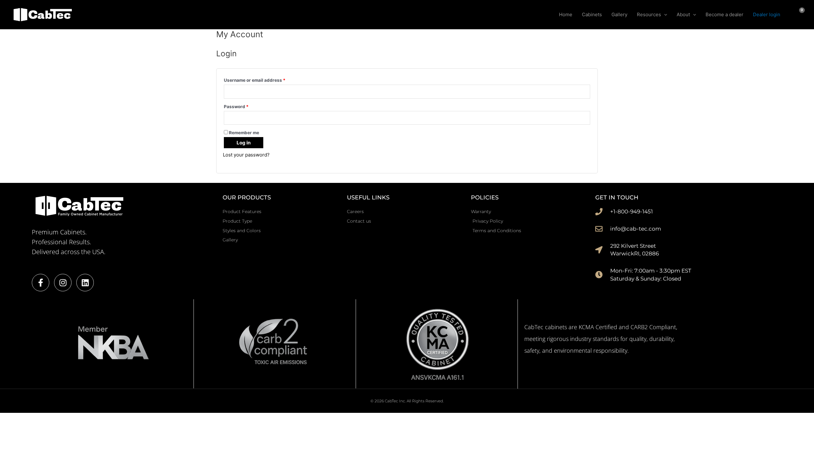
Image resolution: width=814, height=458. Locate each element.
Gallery (619, 14)
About (683, 14)
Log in (244, 143)
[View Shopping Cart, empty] (797, 15)
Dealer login (766, 14)
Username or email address (264, 79)
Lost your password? (246, 155)
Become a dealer (724, 14)
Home (565, 14)
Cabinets (592, 14)
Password (246, 105)
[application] (664, 14)
